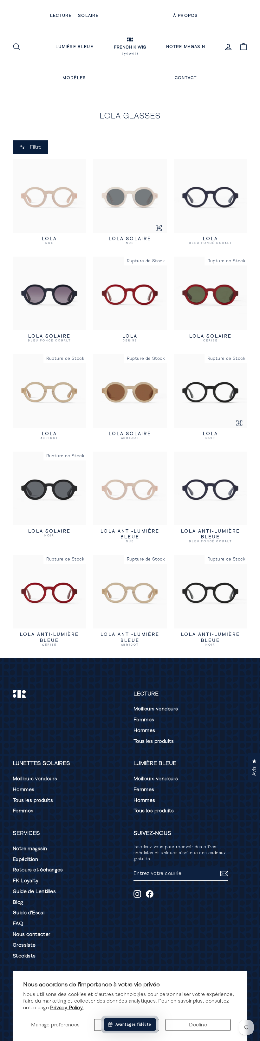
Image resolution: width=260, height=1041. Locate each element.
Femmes (143, 719)
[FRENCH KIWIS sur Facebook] (149, 894)
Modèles (74, 77)
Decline (198, 1025)
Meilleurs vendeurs (155, 709)
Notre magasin (185, 46)
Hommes (144, 730)
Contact (186, 77)
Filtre (35, 147)
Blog (18, 902)
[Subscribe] (224, 873)
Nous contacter (31, 934)
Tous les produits (153, 741)
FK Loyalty (25, 880)
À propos (185, 15)
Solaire (88, 15)
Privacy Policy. (66, 1007)
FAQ (18, 923)
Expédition (25, 859)
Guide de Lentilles (34, 891)
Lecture (61, 15)
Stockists (24, 956)
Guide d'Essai (28, 913)
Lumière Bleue (74, 46)
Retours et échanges (38, 870)
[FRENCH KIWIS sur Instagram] (137, 894)
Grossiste (24, 945)
